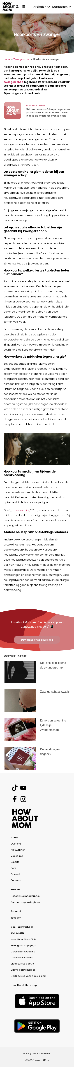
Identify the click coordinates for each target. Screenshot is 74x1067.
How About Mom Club (23, 939)
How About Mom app (24, 985)
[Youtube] (23, 788)
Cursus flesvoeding (22, 957)
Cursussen (17, 933)
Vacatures (17, 856)
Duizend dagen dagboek (25, 902)
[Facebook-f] (14, 799)
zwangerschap (13, 82)
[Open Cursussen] (69, 7)
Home (7, 59)
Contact (15, 874)
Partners (16, 880)
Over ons (16, 843)
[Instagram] (23, 799)
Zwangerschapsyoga (23, 945)
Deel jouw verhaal (22, 927)
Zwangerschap (21, 59)
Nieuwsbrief (18, 850)
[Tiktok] (14, 788)
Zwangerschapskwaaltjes (56, 691)
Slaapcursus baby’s (22, 963)
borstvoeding (21, 510)
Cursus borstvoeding (23, 951)
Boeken (15, 889)
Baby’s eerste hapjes (23, 970)
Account (16, 911)
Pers (13, 868)
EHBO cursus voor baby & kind (28, 976)
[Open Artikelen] (48, 7)
